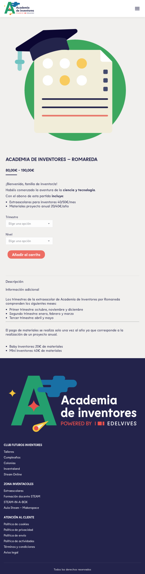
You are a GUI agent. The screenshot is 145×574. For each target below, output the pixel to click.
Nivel (9, 234)
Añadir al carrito (26, 254)
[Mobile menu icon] (137, 8)
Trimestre (12, 217)
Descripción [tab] (14, 281)
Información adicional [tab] (22, 289)
